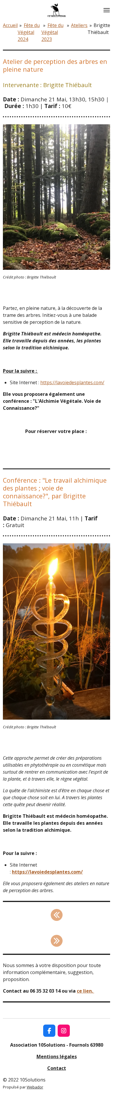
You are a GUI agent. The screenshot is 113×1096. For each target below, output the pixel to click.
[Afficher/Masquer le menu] (106, 10)
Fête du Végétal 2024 (29, 32)
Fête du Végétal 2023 (52, 32)
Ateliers (79, 25)
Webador (35, 1087)
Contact (56, 1068)
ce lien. (85, 991)
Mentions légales (57, 1056)
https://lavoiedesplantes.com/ (72, 382)
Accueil (10, 25)
